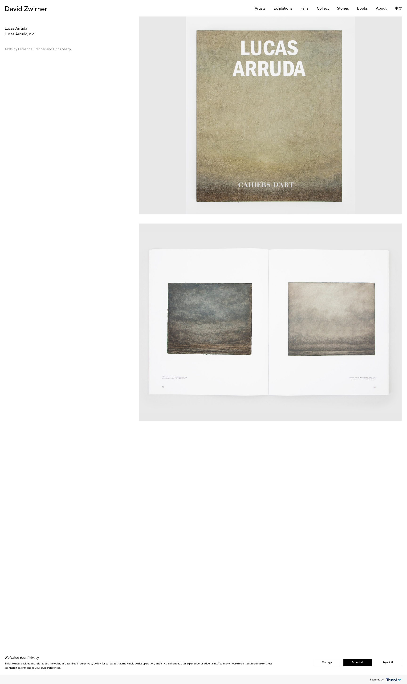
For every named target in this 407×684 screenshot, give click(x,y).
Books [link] (362, 9)
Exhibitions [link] (282, 9)
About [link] (381, 9)
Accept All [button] (357, 662)
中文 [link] (398, 9)
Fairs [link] (305, 9)
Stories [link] (343, 9)
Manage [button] (327, 662)
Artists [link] (260, 9)
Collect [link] (323, 9)
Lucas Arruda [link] (16, 29)
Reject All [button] (388, 662)
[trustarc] (393, 679)
